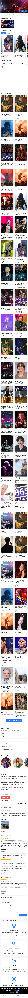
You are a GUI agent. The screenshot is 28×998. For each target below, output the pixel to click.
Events (6, 14)
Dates (11, 63)
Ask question (23, 915)
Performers (15, 14)
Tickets (10, 14)
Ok (17, 992)
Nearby (3, 33)
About (20, 14)
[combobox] (5, 63)
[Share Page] (25, 11)
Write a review (5, 797)
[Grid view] (22, 64)
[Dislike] (4, 831)
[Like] (2, 831)
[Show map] (25, 64)
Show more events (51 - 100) (14, 720)
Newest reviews (22, 803)
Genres (2, 14)
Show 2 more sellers (13, 751)
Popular (8, 33)
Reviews (24, 14)
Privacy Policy (16, 990)
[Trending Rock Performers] (26, 756)
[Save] (22, 11)
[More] (9, 831)
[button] (25, 996)
